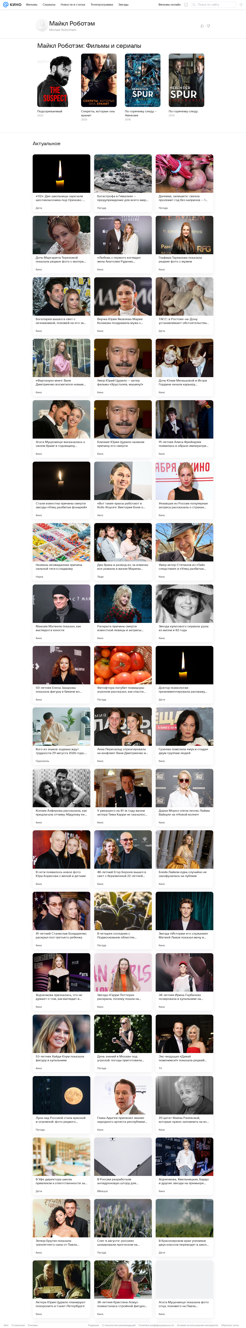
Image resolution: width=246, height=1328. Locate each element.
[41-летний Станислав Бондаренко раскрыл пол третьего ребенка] (61, 920)
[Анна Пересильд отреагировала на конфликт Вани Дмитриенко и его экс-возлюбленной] (123, 736)
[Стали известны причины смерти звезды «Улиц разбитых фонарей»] (61, 490)
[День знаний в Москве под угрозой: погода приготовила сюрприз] (123, 1043)
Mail (6, 1325)
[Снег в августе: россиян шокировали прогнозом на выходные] (123, 1228)
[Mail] (5, 4)
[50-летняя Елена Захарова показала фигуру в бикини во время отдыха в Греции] (61, 675)
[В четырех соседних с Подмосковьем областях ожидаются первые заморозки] (123, 920)
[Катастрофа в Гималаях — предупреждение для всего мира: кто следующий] (123, 183)
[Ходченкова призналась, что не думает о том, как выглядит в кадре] (61, 982)
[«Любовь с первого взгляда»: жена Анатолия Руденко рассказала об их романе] (123, 244)
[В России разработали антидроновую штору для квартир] (123, 1166)
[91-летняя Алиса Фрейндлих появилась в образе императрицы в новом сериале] (184, 429)
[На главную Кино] (14, 4)
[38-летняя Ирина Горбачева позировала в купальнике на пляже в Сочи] (184, 982)
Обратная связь (230, 1325)
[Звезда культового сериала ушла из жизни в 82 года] (184, 613)
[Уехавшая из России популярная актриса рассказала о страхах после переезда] (184, 490)
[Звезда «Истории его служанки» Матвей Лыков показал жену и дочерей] (184, 920)
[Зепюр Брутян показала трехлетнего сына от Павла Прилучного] (61, 1228)
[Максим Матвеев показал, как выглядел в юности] (61, 613)
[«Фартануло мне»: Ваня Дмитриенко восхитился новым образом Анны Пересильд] (61, 367)
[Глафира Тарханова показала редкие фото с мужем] (184, 244)
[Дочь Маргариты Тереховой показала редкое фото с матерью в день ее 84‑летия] (61, 244)
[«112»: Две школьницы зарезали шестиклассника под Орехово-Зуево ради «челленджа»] (61, 183)
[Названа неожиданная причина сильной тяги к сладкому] (61, 552)
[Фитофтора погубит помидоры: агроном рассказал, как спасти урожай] (123, 675)
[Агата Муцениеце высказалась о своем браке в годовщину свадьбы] (61, 429)
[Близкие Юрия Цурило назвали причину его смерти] (123, 429)
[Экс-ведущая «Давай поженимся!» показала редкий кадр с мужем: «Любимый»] (184, 1043)
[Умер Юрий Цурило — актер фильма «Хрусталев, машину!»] (123, 367)
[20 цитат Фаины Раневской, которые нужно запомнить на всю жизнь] (184, 1105)
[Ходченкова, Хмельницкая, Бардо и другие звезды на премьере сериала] (184, 1166)
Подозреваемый (49, 111)
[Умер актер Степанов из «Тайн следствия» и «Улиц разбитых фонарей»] (184, 552)
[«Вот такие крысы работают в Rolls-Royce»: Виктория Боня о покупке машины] (123, 490)
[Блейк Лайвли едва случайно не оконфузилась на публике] (184, 859)
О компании (18, 1325)
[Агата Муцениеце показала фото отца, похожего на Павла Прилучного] (184, 1289)
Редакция (93, 1325)
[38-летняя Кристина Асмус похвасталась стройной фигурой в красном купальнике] (123, 1289)
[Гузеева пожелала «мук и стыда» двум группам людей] (184, 736)
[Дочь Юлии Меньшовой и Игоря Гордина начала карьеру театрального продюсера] (184, 367)
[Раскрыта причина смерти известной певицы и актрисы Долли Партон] (123, 613)
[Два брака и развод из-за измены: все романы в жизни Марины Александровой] (123, 552)
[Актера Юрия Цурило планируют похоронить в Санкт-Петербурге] (61, 1289)
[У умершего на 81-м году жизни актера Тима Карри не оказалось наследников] (123, 797)
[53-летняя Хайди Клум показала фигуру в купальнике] (61, 1043)
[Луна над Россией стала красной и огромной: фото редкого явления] (61, 1105)
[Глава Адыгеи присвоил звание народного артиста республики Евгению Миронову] (123, 1105)
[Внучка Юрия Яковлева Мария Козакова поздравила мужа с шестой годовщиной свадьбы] (123, 306)
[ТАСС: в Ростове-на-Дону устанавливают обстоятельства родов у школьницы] (184, 306)
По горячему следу (183, 111)
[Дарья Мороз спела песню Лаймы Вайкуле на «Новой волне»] (184, 797)
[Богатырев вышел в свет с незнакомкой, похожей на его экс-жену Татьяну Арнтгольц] (61, 306)
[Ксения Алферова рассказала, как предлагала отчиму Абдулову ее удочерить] (61, 797)
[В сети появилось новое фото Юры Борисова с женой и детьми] (61, 859)
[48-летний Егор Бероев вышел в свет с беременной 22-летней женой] (123, 859)
